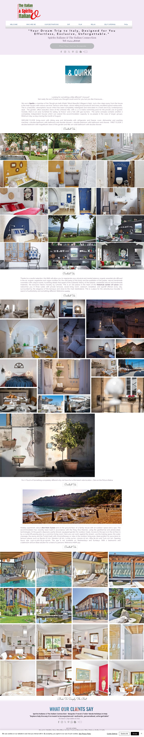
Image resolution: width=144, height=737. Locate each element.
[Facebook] (61, 51)
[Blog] (80, 51)
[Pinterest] (73, 51)
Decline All (124, 734)
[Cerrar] (141, 733)
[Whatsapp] (76, 51)
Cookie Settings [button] (112, 734)
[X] (69, 51)
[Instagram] (65, 51)
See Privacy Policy (85, 734)
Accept (135, 734)
